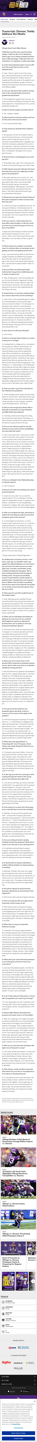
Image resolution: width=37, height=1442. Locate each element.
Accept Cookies (18, 1438)
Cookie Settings (18, 1428)
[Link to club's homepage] (4, 13)
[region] (18, 1420)
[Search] (31, 14)
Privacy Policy (16, 1424)
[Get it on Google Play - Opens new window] (25, 1392)
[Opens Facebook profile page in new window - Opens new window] (10, 43)
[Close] (35, 1401)
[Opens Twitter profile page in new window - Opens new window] (13, 43)
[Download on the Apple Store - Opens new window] (12, 1391)
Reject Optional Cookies (18, 1433)
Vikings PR (12, 40)
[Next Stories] (33, 1281)
